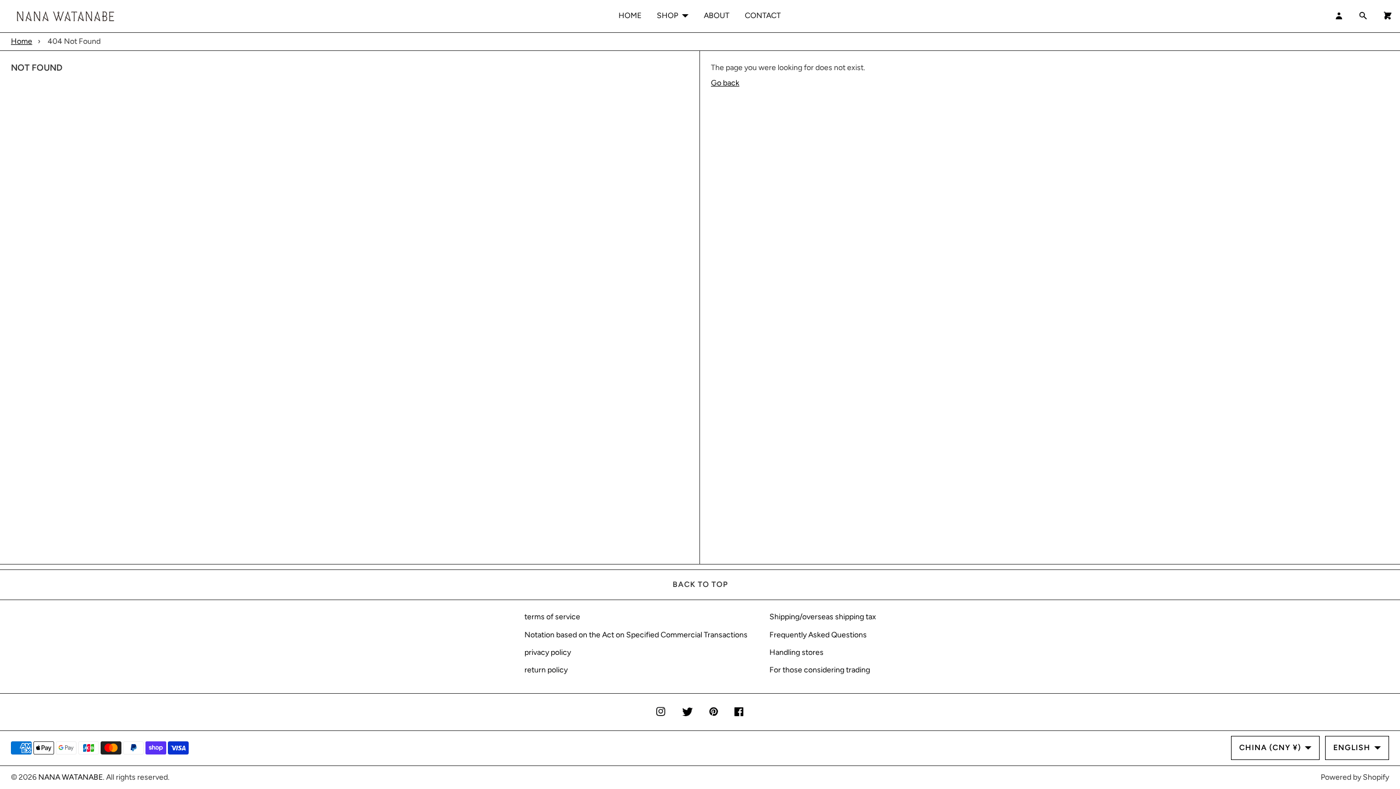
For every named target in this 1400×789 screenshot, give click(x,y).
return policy (546, 670)
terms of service (552, 616)
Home (21, 41)
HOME (630, 15)
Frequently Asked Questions (818, 635)
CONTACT (763, 15)
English (1351, 747)
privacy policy (547, 652)
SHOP (667, 15)
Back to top (700, 584)
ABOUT (717, 15)
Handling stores (796, 652)
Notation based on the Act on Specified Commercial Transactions (636, 635)
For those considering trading (819, 670)
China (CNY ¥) (1270, 747)
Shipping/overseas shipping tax (822, 616)
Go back (725, 83)
